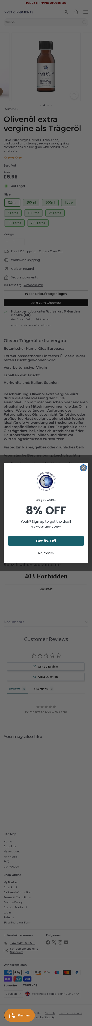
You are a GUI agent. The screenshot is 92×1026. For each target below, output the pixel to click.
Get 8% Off (46, 541)
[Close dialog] (83, 468)
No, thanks (46, 553)
